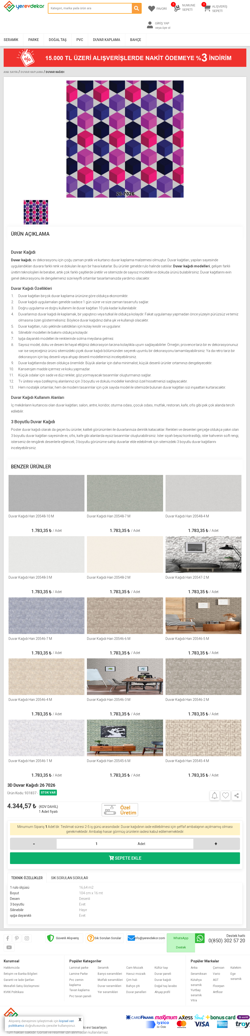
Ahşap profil (162, 992)
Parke (33, 40)
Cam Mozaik (134, 967)
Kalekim (235, 967)
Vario (216, 974)
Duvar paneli (163, 974)
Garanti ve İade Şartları (19, 980)
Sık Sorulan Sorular (107, 938)
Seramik (11, 40)
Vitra (194, 1000)
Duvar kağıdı (163, 980)
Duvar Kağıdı (55, 72)
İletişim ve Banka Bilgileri (20, 974)
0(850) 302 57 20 (226, 940)
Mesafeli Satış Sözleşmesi (21, 986)
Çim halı (131, 980)
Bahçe (135, 40)
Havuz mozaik (136, 974)
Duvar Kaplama (106, 40)
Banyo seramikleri (110, 974)
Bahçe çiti (133, 986)
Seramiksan (199, 974)
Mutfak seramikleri (110, 980)
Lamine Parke (78, 974)
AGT (216, 980)
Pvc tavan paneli (80, 996)
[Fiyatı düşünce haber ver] (214, 795)
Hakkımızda (12, 967)
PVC (79, 40)
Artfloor (218, 992)
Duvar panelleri (136, 992)
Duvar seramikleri (109, 986)
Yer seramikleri (108, 992)
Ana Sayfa (11, 72)
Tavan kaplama (79, 990)
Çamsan (218, 967)
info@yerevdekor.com (149, 938)
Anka (194, 967)
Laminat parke (78, 967)
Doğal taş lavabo (166, 986)
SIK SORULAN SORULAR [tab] (69, 878)
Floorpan (218, 986)
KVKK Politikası (14, 992)
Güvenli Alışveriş (67, 938)
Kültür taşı (161, 967)
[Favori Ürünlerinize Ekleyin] (225, 795)
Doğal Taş (57, 40)
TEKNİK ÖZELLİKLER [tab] (27, 878)
